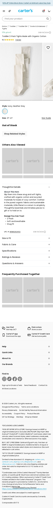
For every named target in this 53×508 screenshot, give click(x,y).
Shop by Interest (31, 417)
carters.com (39, 459)
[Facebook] (14, 379)
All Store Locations (9, 389)
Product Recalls (33, 413)
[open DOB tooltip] (50, 32)
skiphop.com (19, 462)
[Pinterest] (20, 379)
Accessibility (7, 413)
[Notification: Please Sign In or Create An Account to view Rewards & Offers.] (43, 11)
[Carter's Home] (26, 10)
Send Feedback (30, 385)
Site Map (19, 417)
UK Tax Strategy (8, 417)
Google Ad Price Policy (10, 407)
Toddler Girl (22, 26)
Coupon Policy (19, 413)
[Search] (48, 19)
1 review (18, 40)
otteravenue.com (9, 464)
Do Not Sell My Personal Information (33, 410)
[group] (21, 71)
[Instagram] (4, 379)
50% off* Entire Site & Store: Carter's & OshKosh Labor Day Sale (26, 3)
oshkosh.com (7, 462)
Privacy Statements (9, 410)
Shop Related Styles (14, 133)
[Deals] (9, 11)
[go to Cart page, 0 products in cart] (49, 11)
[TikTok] (9, 379)
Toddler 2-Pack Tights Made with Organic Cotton (24, 36)
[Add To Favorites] (48, 47)
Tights (4, 29)
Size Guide (46, 118)
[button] (5, 100)
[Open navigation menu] (4, 11)
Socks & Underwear (37, 26)
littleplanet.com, (30, 462)
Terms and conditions (30, 407)
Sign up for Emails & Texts (12, 385)
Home (4, 26)
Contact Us (42, 385)
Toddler (13, 26)
